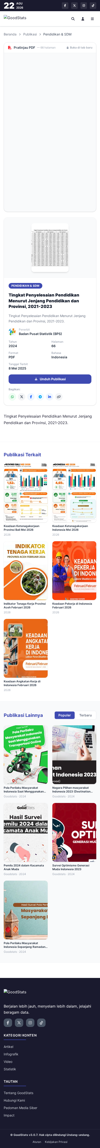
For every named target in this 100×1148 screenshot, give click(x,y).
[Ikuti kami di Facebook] (65, 5)
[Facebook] (31, 397)
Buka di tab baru (81, 47)
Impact (9, 1115)
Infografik (11, 1054)
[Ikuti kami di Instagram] (83, 5)
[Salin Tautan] (59, 397)
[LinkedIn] (49, 397)
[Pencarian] (73, 18)
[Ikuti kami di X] (74, 5)
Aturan (37, 1142)
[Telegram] (40, 397)
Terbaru (85, 715)
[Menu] (93, 18)
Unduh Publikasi (53, 379)
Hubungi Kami (14, 1100)
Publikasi (30, 34)
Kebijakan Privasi (56, 1142)
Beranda (10, 34)
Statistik (10, 1069)
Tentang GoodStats (18, 1093)
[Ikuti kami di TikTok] (93, 5)
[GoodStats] (17, 18)
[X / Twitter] (21, 397)
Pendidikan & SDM (25, 285)
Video (8, 1062)
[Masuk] (83, 18)
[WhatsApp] (12, 397)
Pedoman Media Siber (20, 1108)
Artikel (8, 1047)
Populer (64, 715)
